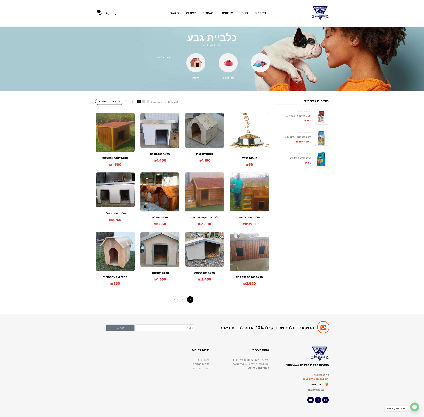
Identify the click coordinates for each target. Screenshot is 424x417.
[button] (100, 13)
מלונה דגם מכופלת (115, 213)
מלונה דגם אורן (204, 153)
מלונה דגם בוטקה (160, 153)
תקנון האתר (203, 359)
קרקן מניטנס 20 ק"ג (300, 158)
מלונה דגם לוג (160, 217)
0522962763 (315, 390)
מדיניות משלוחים (201, 363)
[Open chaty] (414, 408)
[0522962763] (327, 390)
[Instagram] (318, 400)
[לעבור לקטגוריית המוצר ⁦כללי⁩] (260, 62)
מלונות (195, 77)
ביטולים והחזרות (201, 368)
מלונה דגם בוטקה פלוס (115, 158)
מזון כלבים (228, 77)
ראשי (218, 45)
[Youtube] (310, 400)
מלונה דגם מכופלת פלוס (249, 276)
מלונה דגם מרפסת (204, 272)
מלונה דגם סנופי (160, 272)
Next (174, 299)
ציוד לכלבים (163, 57)
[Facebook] (325, 400)
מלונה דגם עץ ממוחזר (115, 276)
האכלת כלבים (249, 158)
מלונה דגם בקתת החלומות (204, 217)
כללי (260, 77)
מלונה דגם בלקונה (249, 217)
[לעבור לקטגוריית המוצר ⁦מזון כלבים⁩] (228, 62)
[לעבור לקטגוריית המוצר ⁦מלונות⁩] (195, 62)
